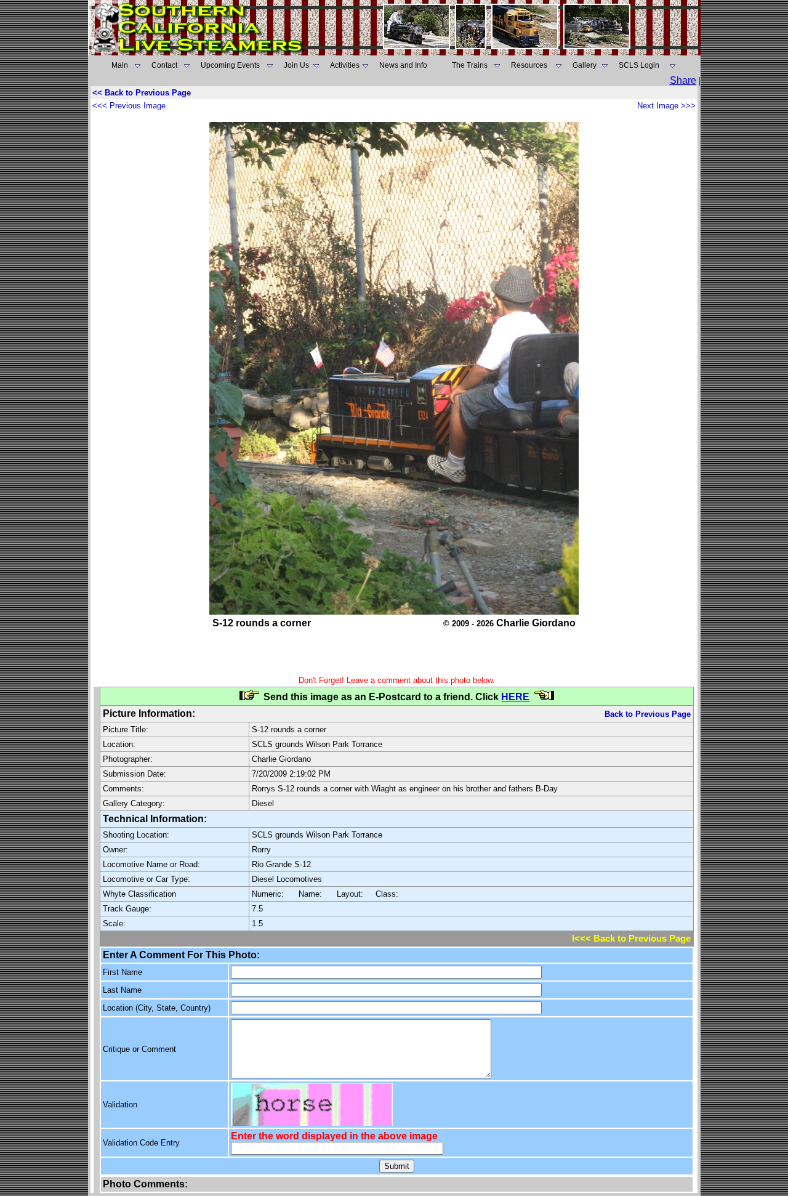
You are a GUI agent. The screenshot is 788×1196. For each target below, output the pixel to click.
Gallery (585, 65)
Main (119, 65)
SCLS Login (639, 65)
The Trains (470, 65)
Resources (529, 65)
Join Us (296, 65)
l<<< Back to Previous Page (631, 938)
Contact (164, 65)
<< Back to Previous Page (141, 92)
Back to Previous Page (648, 714)
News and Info (403, 65)
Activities (345, 65)
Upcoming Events (230, 65)
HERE (515, 697)
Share (683, 80)
